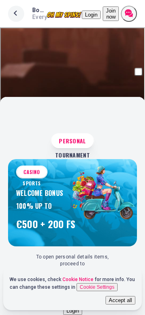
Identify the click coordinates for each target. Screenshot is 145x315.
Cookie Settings (97, 287)
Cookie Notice (78, 279)
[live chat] (129, 14)
